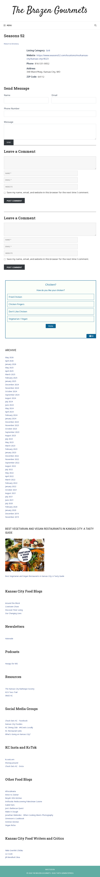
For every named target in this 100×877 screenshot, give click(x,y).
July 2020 (9, 503)
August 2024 (10, 398)
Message (8, 121)
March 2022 (10, 479)
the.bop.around (11, 763)
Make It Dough (11, 811)
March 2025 (10, 374)
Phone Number (12, 108)
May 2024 (9, 408)
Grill (48, 50)
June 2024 (9, 405)
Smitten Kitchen (12, 822)
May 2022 (9, 473)
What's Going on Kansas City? (18, 734)
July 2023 (9, 439)
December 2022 (12, 456)
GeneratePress (68, 873)
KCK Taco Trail (11, 692)
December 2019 (12, 513)
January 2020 (10, 510)
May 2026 (9, 357)
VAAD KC (9, 695)
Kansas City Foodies (13, 724)
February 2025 (11, 378)
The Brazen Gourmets (50, 10)
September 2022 (12, 462)
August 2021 (10, 493)
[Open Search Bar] (95, 25)
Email (54, 95)
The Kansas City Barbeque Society (19, 689)
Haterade (9, 638)
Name (7, 95)
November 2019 (12, 517)
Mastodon (50, 869)
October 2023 (11, 428)
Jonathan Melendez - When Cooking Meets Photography (29, 815)
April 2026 (9, 361)
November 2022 (12, 459)
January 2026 (10, 364)
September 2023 (12, 432)
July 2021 (9, 496)
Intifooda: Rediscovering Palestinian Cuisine (23, 801)
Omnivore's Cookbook (14, 818)
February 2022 (11, 483)
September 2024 (12, 395)
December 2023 (12, 422)
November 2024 (12, 388)
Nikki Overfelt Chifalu (14, 850)
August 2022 (10, 466)
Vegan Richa (10, 825)
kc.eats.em (9, 759)
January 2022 (10, 486)
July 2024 (9, 401)
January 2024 (10, 418)
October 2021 (11, 490)
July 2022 (9, 469)
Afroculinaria (10, 791)
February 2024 (11, 415)
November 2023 (12, 425)
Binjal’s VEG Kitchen (13, 798)
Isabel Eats (10, 805)
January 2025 (10, 381)
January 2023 (10, 452)
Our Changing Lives (13, 613)
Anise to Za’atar (12, 794)
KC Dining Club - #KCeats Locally (19, 727)
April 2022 (9, 476)
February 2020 (11, 507)
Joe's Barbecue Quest (14, 808)
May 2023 (9, 442)
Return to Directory (11, 44)
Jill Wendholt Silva (12, 857)
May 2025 (9, 367)
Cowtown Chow (12, 606)
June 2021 (9, 500)
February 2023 (11, 449)
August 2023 (10, 435)
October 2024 (11, 391)
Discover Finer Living (14, 610)
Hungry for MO (11, 663)
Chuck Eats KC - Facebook (16, 720)
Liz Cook (8, 854)
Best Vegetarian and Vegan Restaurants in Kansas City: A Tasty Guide (34, 576)
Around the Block (12, 603)
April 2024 (9, 411)
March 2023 (10, 445)
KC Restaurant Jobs (13, 731)
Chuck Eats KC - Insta (14, 766)
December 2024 (12, 384)
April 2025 (9, 371)
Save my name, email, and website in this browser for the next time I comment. (48, 192)
